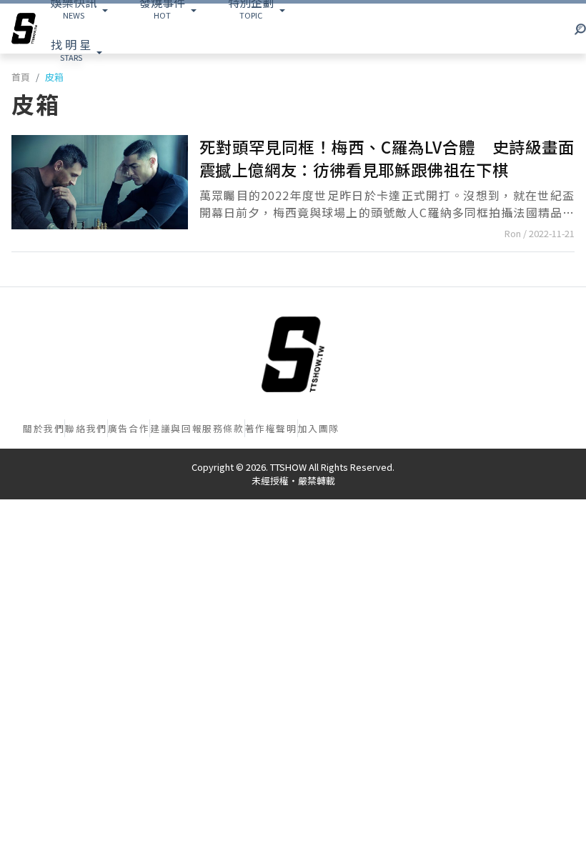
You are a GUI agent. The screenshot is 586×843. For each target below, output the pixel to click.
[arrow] (24, 28)
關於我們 (43, 428)
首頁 (20, 77)
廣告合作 (128, 428)
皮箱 (54, 77)
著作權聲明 (271, 428)
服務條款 (223, 428)
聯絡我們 (85, 428)
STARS (71, 49)
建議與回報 (176, 428)
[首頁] (293, 354)
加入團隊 (318, 428)
